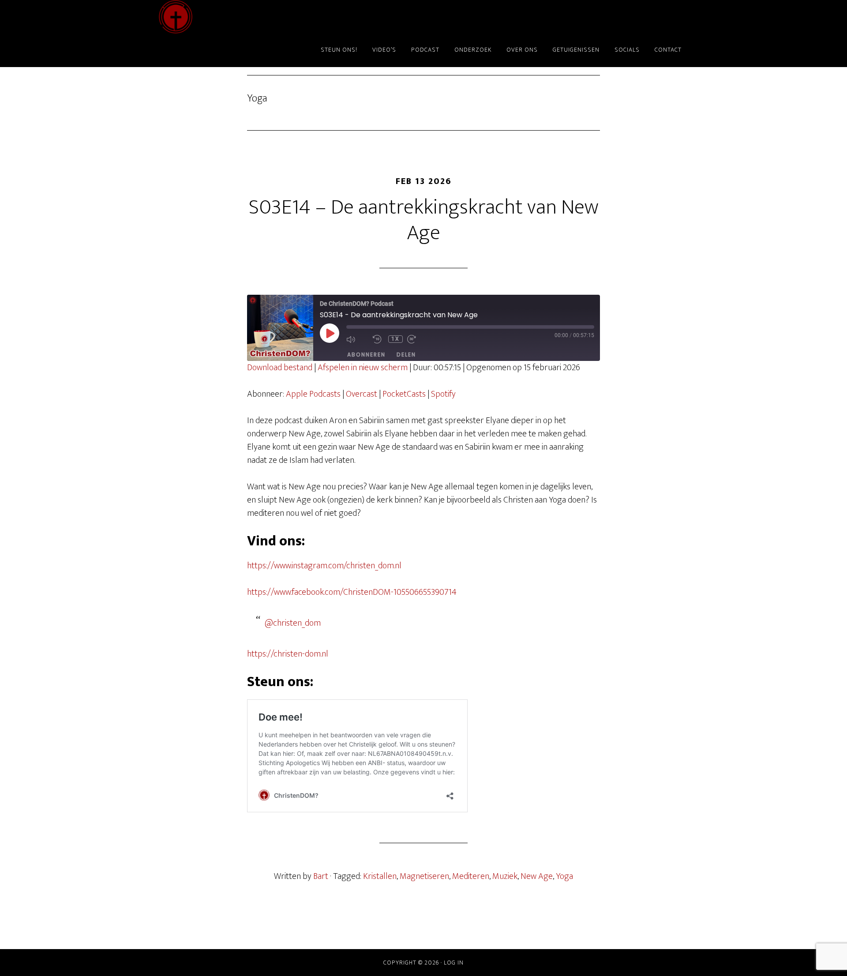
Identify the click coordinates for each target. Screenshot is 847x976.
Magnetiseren (424, 876)
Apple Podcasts (313, 394)
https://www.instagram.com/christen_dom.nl (324, 565)
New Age (537, 876)
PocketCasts (404, 394)
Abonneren (366, 354)
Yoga (564, 876)
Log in (454, 962)
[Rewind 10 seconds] (378, 339)
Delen (406, 354)
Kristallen (380, 876)
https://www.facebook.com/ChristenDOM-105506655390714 (352, 592)
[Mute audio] (357, 339)
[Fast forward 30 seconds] (418, 339)
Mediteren (470, 876)
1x (395, 339)
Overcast (361, 394)
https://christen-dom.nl (287, 653)
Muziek (504, 876)
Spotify (443, 394)
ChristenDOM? (238, 17)
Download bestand (279, 367)
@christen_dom (293, 623)
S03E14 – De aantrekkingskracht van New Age (424, 220)
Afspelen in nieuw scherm (363, 367)
